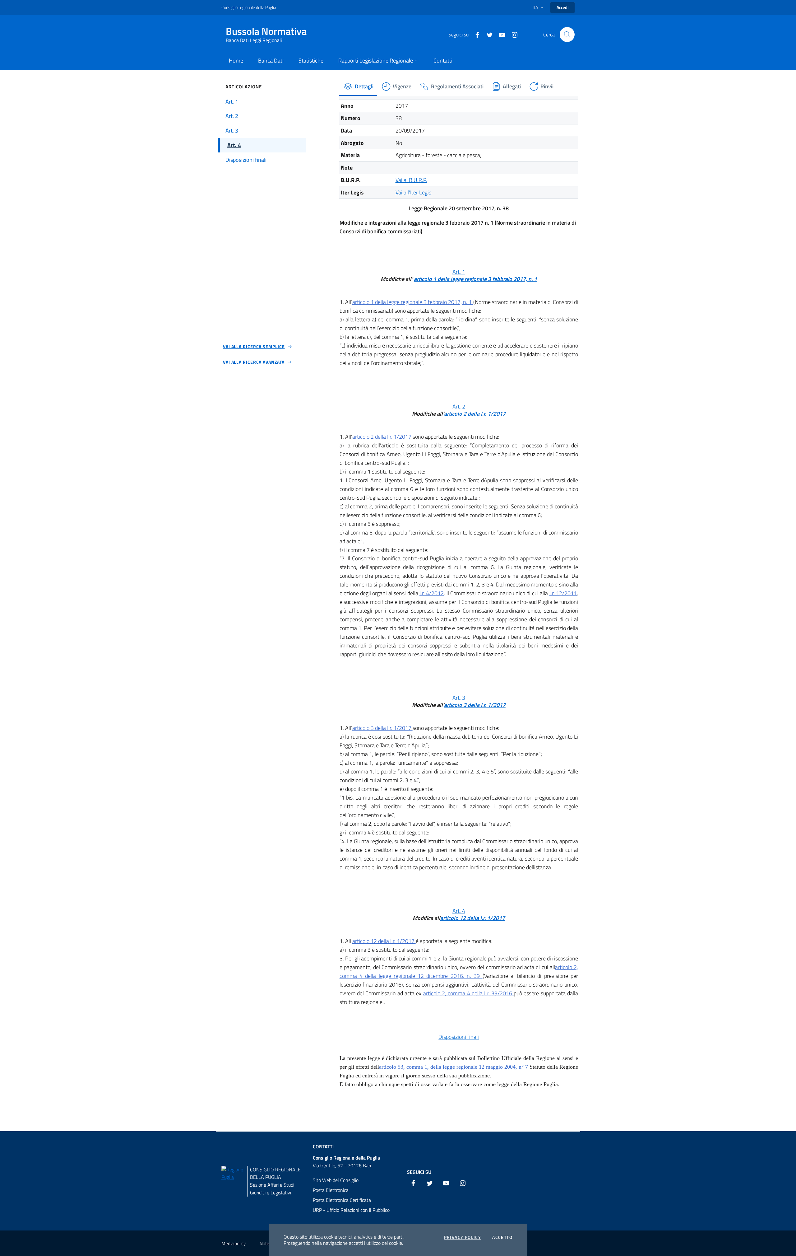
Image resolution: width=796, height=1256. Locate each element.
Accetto (502, 1237)
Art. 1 (458, 272)
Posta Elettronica (331, 1190)
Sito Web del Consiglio (336, 1180)
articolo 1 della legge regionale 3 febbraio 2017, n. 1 (475, 279)
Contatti (323, 1146)
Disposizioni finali (458, 1037)
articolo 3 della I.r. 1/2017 (475, 705)
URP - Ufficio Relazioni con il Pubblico (351, 1210)
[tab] (358, 86)
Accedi (562, 7)
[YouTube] (499, 34)
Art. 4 (458, 911)
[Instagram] (512, 34)
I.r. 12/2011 (563, 593)
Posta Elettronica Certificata (342, 1200)
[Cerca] (567, 34)
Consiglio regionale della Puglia (248, 7)
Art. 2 (458, 406)
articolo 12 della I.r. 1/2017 (472, 918)
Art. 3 (458, 697)
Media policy (233, 1243)
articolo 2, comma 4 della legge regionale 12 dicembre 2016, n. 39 (459, 971)
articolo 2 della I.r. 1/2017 (475, 413)
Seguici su (419, 1172)
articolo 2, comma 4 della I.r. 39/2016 (468, 993)
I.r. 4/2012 (431, 593)
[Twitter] (487, 34)
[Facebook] (475, 34)
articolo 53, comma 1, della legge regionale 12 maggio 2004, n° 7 (453, 1067)
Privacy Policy (462, 1237)
